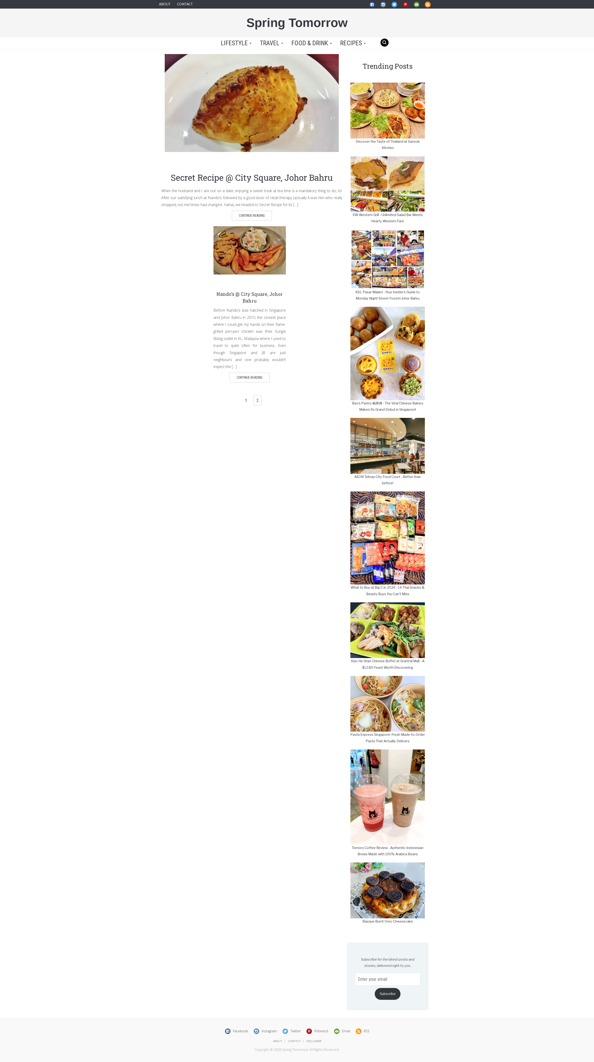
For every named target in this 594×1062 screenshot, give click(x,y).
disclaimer (314, 1041)
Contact (185, 4)
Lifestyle (234, 43)
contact (294, 1041)
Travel (270, 43)
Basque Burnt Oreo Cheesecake (387, 921)
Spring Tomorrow (297, 22)
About (165, 4)
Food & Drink (310, 43)
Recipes (351, 43)
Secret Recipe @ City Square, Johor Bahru (252, 177)
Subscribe (388, 994)
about (277, 1041)
